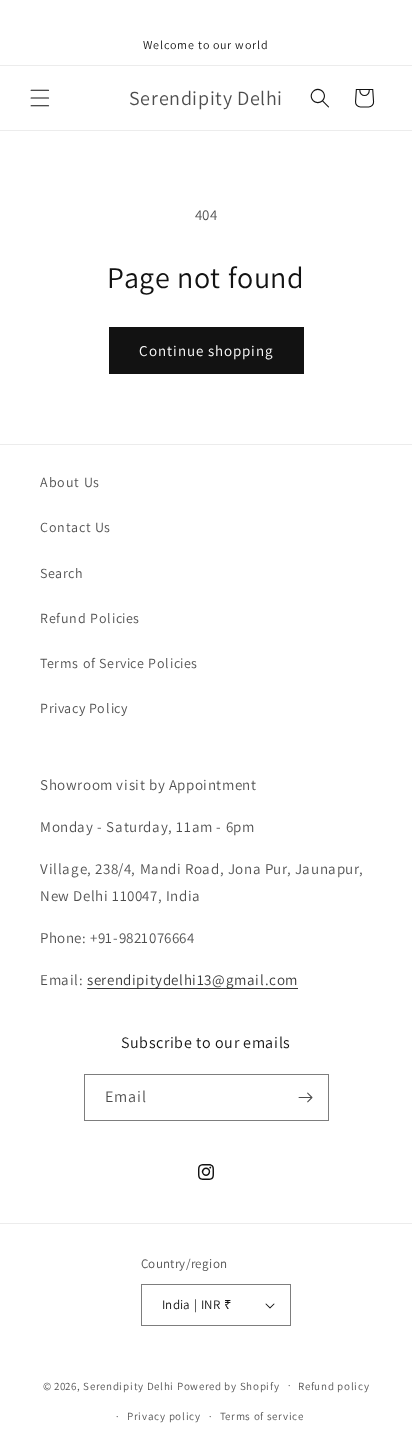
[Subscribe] (306, 1097)
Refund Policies (90, 618)
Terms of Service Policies (119, 663)
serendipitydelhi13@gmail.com (192, 979)
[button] (40, 98)
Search (62, 573)
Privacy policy (164, 1416)
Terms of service (262, 1416)
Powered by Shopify (228, 1385)
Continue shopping (206, 350)
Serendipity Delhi (128, 1385)
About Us (70, 482)
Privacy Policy (83, 708)
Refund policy (333, 1386)
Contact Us (75, 527)
